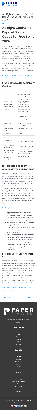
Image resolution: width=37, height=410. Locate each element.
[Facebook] (17, 391)
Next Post (32, 297)
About (18, 342)
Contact (18, 344)
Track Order (18, 379)
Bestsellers (18, 357)
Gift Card (18, 366)
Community (18, 386)
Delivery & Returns (18, 381)
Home (18, 334)
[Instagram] (20, 391)
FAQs (18, 384)
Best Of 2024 (18, 361)
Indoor (18, 337)
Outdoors (18, 339)
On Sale (18, 359)
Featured (18, 364)
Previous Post (6, 297)
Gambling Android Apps (10, 208)
